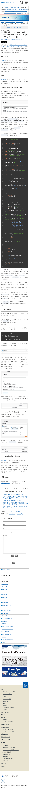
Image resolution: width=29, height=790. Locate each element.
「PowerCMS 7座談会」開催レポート (13, 494)
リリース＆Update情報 (7, 629)
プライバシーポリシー (6, 740)
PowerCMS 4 (5, 594)
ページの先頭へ (25, 686)
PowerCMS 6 (5, 589)
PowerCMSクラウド (6, 605)
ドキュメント (6, 709)
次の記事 (19, 27)
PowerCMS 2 (5, 600)
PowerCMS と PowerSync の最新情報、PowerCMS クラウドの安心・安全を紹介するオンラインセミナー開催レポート (15, 503)
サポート (4, 637)
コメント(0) (20, 514)
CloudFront (7, 39)
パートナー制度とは (8, 729)
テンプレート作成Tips (7, 618)
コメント (5, 535)
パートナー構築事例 (8, 721)
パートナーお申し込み (8, 732)
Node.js (18, 39)
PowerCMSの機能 (7, 699)
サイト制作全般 (5, 631)
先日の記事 (3, 60)
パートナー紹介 (5, 727)
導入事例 (5, 719)
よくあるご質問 (5, 724)
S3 (21, 39)
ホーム (2, 22)
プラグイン (4, 621)
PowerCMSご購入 (5, 745)
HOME (2, 689)
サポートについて (5, 737)
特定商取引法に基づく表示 (9, 747)
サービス (3, 714)
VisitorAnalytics (7, 610)
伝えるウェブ (5, 584)
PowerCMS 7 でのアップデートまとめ (12, 7)
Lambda (13, 39)
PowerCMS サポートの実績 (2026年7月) (13, 13)
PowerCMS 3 (5, 597)
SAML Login (6, 760)
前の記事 (9, 27)
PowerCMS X (5, 615)
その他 (3, 642)
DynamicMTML (5, 613)
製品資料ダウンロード (8, 707)
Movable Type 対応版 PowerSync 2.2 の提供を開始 (16, 11)
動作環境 (5, 705)
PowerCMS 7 (5, 586)
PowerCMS (3, 697)
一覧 (14, 27)
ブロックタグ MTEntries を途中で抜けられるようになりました (15, 507)
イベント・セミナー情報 (7, 626)
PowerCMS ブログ (10, 22)
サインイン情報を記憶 (10, 533)
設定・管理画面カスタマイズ (8, 634)
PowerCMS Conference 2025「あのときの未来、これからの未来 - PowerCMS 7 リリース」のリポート (15, 497)
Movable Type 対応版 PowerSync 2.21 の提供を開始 (16, 9)
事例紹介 (3, 717)
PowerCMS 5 (19, 22)
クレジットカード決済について (11, 750)
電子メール (5, 524)
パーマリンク (12, 514)
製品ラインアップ (7, 701)
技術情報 (18, 511)
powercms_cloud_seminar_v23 (12, 500)
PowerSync (5, 602)
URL (4, 528)
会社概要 (3, 742)
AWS (2, 39)
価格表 (4, 703)
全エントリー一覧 (6, 569)
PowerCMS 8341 (6, 607)
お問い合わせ (4, 734)
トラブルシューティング (7, 639)
